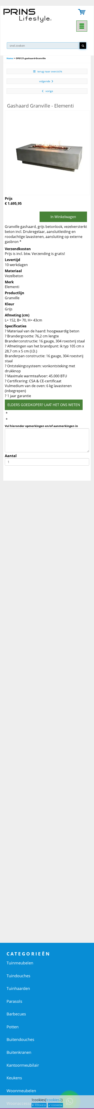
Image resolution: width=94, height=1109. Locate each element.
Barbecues (16, 1014)
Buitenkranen (19, 1052)
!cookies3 (40, 1105)
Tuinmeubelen (20, 962)
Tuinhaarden (18, 988)
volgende (44, 81)
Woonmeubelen (21, 1090)
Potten (13, 1026)
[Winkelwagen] (82, 12)
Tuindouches (18, 975)
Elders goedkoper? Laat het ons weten (43, 404)
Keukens (14, 1077)
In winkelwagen (63, 216)
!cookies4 (56, 1105)
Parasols (14, 1001)
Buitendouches (20, 1039)
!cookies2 (53, 1099)
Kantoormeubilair (23, 1065)
